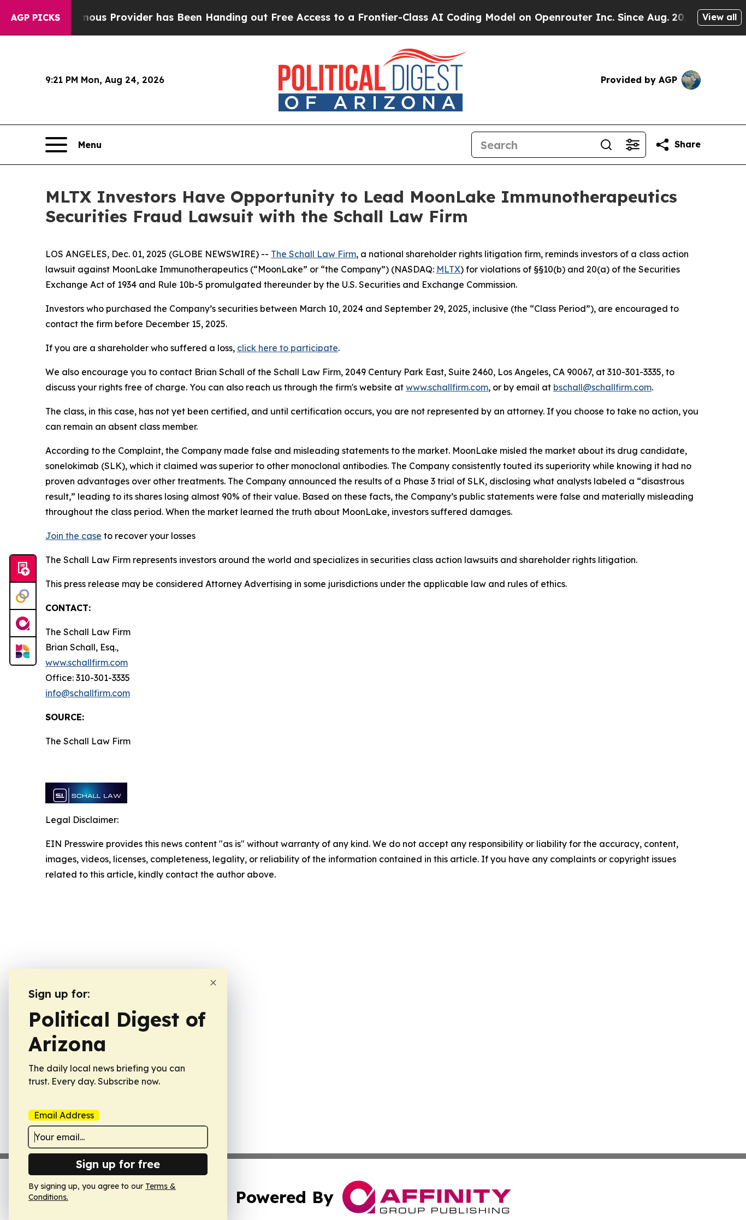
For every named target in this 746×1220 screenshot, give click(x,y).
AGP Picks (35, 17)
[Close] (213, 983)
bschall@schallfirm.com (602, 387)
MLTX (448, 269)
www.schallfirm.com (86, 662)
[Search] (606, 144)
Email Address (64, 1115)
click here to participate (287, 347)
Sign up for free (118, 1164)
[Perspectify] (22, 596)
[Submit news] (22, 569)
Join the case (73, 535)
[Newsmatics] (22, 651)
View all (719, 16)
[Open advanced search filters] (632, 144)
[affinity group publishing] (22, 623)
